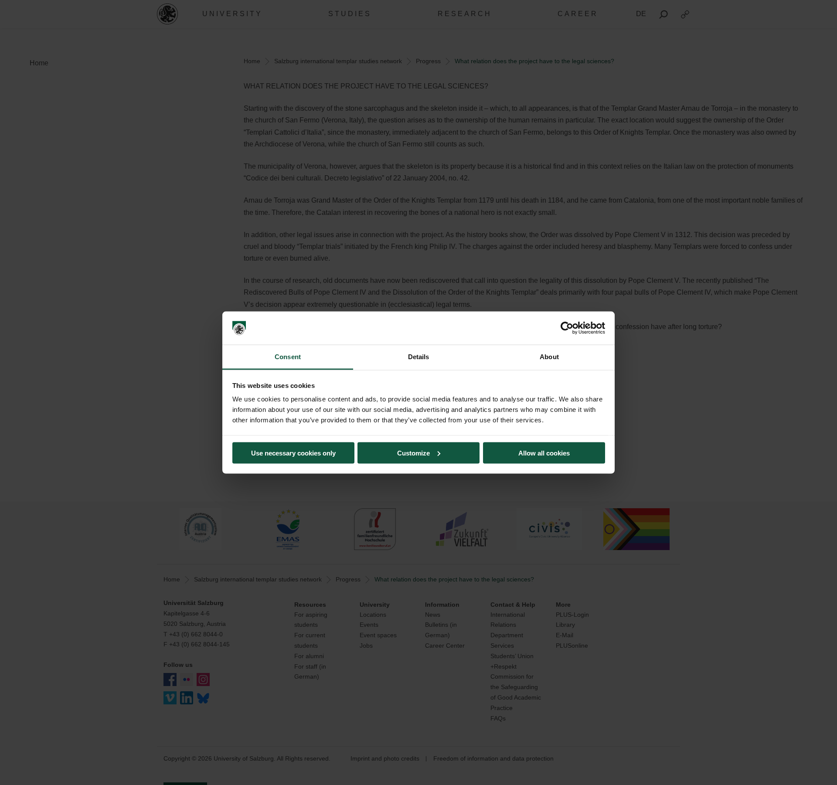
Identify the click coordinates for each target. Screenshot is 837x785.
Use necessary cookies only (293, 452)
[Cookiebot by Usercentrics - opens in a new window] (567, 328)
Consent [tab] (288, 356)
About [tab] (549, 356)
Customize (413, 452)
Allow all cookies (544, 452)
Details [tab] (418, 356)
